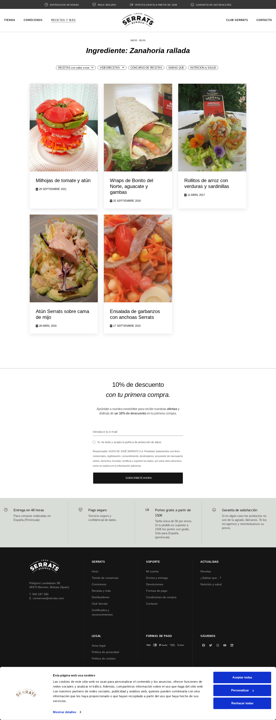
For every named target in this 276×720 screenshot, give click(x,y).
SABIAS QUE (176, 67)
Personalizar (240, 690)
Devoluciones (154, 584)
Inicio (95, 571)
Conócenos (99, 584)
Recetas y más (101, 590)
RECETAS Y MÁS (63, 20)
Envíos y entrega (157, 577)
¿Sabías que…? (210, 577)
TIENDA (9, 20)
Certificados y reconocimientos (102, 612)
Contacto (152, 603)
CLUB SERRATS (237, 20)
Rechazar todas (242, 703)
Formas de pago (156, 590)
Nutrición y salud (211, 584)
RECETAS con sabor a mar (73, 67)
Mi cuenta (152, 571)
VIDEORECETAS (110, 67)
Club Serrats (100, 603)
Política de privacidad (105, 652)
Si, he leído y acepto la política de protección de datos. (129, 442)
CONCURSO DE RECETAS (146, 67)
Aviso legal (98, 645)
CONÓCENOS (33, 20)
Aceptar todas (242, 677)
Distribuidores (100, 597)
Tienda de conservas (105, 577)
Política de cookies (104, 658)
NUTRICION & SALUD (203, 67)
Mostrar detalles (64, 712)
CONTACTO (264, 20)
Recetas (205, 571)
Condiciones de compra (161, 597)
